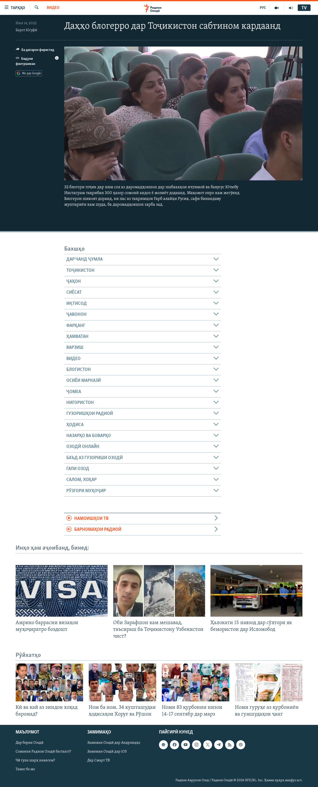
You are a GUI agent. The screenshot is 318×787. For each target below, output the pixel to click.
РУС (263, 8)
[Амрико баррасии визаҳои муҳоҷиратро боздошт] (62, 591)
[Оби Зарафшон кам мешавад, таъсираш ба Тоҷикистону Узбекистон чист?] (159, 591)
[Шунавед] (291, 7)
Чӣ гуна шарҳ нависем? (35, 761)
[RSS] (229, 744)
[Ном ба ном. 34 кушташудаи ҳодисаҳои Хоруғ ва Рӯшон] (122, 682)
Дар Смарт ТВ (98, 761)
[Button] (35, 51)
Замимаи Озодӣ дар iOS (107, 752)
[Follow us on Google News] (163, 744)
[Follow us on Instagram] (196, 744)
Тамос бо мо (25, 769)
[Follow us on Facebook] (174, 744)
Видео (53, 8)
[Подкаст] (240, 744)
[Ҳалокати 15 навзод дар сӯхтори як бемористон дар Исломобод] (256, 591)
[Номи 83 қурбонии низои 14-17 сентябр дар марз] (195, 682)
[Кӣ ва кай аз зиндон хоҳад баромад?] (49, 682)
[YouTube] (277, 7)
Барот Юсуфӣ (26, 30)
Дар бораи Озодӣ (30, 743)
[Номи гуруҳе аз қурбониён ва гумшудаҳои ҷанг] (268, 682)
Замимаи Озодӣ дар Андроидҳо (113, 743)
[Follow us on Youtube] (185, 744)
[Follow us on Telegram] (218, 744)
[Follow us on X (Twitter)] (207, 744)
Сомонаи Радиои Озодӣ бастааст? (43, 752)
